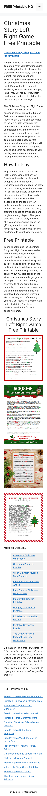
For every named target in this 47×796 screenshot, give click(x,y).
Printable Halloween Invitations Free (23, 701)
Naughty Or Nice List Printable (24, 609)
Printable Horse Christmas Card (20, 718)
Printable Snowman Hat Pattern (25, 618)
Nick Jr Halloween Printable (18, 758)
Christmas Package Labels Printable (23, 753)
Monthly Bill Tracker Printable (23, 601)
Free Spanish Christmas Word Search (25, 592)
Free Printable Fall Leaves (17, 771)
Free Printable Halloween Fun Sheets (23, 696)
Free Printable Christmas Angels (26, 583)
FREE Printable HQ (18, 7)
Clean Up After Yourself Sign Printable (25, 574)
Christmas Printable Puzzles (23, 566)
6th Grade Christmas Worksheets (24, 557)
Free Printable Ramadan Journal (21, 713)
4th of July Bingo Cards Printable (21, 767)
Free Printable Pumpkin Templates (22, 762)
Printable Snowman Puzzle (23, 627)
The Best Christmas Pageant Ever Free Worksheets (23, 637)
